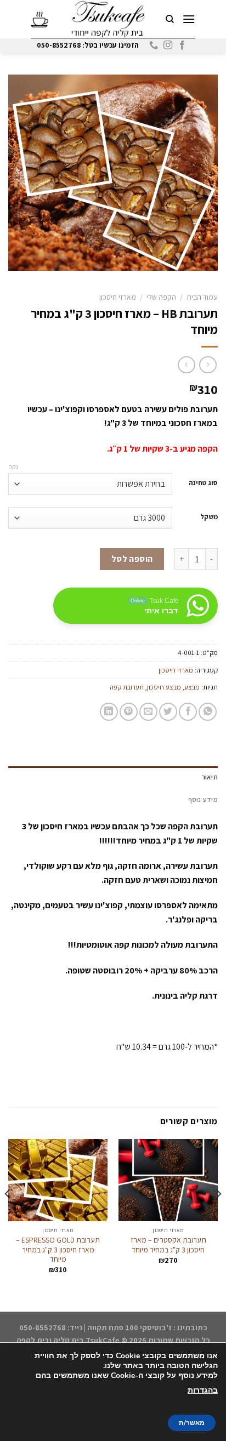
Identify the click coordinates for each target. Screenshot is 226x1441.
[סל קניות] (39, 19)
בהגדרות (203, 1390)
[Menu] (188, 18)
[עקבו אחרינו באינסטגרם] (167, 45)
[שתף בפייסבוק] (188, 712)
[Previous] (218, 1216)
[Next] (7, 1216)
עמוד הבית (202, 297)
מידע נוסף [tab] (203, 799)
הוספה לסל (132, 559)
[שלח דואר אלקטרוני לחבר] (148, 712)
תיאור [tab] (210, 777)
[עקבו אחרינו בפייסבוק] (182, 45)
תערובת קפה (127, 687)
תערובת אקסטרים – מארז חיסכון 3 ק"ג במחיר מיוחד (168, 1245)
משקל (209, 517)
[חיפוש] (170, 19)
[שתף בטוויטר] (168, 712)
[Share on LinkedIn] (109, 712)
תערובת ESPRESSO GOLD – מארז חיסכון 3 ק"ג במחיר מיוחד (58, 1249)
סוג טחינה (203, 483)
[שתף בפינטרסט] (129, 712)
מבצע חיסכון (164, 687)
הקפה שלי (161, 297)
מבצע (192, 687)
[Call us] (153, 45)
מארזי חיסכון (117, 297)
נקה (13, 466)
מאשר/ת (192, 1423)
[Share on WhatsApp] (208, 712)
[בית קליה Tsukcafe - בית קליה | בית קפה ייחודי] (108, 19)
